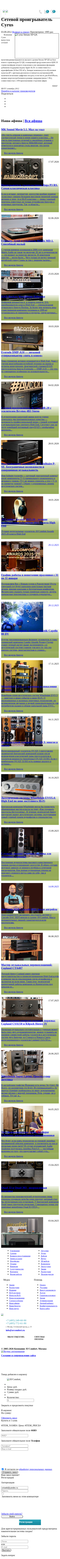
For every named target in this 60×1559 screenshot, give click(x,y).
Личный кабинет (46, 1303)
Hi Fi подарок (14, 1293)
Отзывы (13, 1264)
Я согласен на (28, 1469)
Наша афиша (14, 1303)
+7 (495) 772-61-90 (16, 1323)
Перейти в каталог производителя (18, 91)
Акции (43, 1269)
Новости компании (16, 1298)
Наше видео (14, 1308)
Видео (43, 1258)
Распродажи (46, 1272)
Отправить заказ (9, 1472)
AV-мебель (45, 1261)
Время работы (16, 1274)
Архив (42, 1298)
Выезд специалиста (48, 1290)
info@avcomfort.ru (15, 1330)
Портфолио (14, 1261)
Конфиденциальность (48, 1306)
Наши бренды (15, 1306)
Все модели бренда (13, 153)
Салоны (13, 1253)
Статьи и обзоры (16, 1301)
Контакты (14, 1272)
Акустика (45, 1251)
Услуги (42, 1293)
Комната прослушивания (20, 1256)
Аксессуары (46, 1266)
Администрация (46, 1301)
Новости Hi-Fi (15, 1295)
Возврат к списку (21, 32)
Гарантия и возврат (48, 1295)
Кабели (44, 1256)
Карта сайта (45, 1308)
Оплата (43, 1285)
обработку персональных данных (35, 1469)
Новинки (12, 1290)
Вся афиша (33, 121)
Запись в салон (16, 1258)
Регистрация (25, 1522)
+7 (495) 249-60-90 (16, 1320)
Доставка (43, 1287)
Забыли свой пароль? (11, 1513)
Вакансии (14, 1266)
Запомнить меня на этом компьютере (20, 1496)
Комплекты (45, 1264)
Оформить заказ (9, 1418)
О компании (15, 1251)
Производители (47, 1274)
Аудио (43, 1253)
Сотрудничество (17, 1269)
